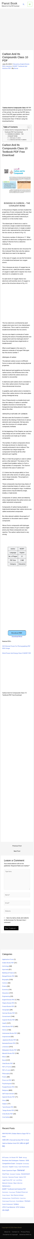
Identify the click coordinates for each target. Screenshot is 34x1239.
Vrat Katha (5, 1117)
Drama (4, 986)
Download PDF (17, 633)
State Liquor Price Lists (8, 1201)
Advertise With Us (25, 1234)
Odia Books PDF (7, 1063)
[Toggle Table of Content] (28, 127)
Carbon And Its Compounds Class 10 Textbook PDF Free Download (16, 131)
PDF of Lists (6, 1070)
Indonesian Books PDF (9, 1033)
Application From (8, 959)
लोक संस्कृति (5, 1210)
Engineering (6, 996)
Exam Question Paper (9, 1170)
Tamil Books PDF (7, 1107)
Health (4, 1023)
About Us (7, 1232)
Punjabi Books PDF (8, 1087)
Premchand (12, 1192)
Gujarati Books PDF (8, 1020)
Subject (4, 1104)
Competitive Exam (8, 1163)
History (4, 1030)
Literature (8, 66)
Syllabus (16, 1204)
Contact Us (15, 1232)
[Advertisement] (17, 32)
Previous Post (17, 846)
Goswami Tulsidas (15, 1174)
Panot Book (9, 3)
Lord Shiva (19, 1180)
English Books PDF (8, 1000)
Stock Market (20, 1201)
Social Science (15, 1198)
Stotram (27, 1201)
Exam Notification (23, 1167)
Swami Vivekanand (7, 1204)
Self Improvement (8, 1093)
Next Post (17, 851)
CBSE (27, 1160)
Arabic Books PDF (8, 963)
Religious (5, 1090)
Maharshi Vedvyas (7, 1183)
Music (4, 1057)
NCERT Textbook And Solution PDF (14, 1189)
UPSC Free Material (8, 1207)
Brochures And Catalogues (10, 1160)
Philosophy (5, 1073)
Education (16, 64)
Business (22, 1160)
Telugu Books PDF (8, 1110)
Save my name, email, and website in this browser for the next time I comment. (16, 920)
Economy (5, 989)
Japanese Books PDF (9, 1040)
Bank (20, 1157)
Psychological (6, 1083)
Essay (16, 1166)
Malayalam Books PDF (9, 1050)
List (14, 1180)
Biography (5, 979)
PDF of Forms (6, 1067)
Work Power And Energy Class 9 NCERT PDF (16, 653)
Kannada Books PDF (8, 1043)
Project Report (6, 1195)
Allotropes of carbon (15, 138)
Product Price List (22, 1192)
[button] (23, 4)
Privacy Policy (25, 1232)
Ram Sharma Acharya (17, 1195)
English (11, 1167)
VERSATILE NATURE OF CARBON (18, 139)
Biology (25, 1157)
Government (6, 1016)
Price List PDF (6, 1080)
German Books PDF (8, 1013)
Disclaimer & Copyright (10, 1234)
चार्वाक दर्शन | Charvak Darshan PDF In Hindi (15, 1140)
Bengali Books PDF (8, 976)
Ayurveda (5, 969)
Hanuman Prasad (13, 1177)
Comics (4, 983)
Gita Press (5, 1174)
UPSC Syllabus (20, 1207)
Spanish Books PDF (8, 1097)
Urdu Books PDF (7, 1114)
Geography (5, 1010)
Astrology (5, 966)
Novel (4, 1060)
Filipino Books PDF (8, 1003)
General (21, 1170)
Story (4, 1100)
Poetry (4, 1077)
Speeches (23, 1198)
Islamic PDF (22, 1177)
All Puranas (5, 1157)
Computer (19, 1163)
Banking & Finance (8, 973)
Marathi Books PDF (8, 1053)
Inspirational (6, 1036)
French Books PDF (8, 1006)
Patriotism (5, 1192)
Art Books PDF (13, 1157)
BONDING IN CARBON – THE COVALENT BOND (15, 135)
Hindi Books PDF (7, 1026)
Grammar (5, 1177)
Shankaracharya (6, 1198)
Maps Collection (17, 1183)
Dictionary (26, 1163)
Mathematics (6, 1186)
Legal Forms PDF (7, 1180)
